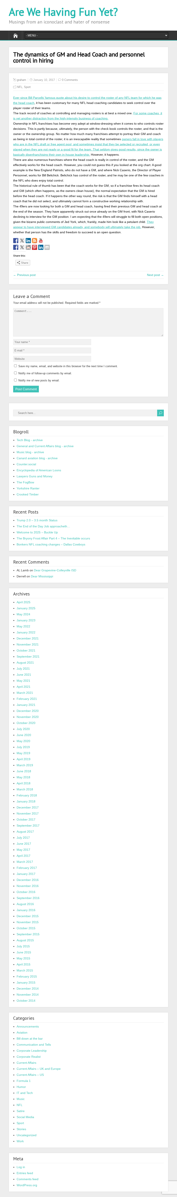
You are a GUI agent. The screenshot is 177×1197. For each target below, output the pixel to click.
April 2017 (23, 855)
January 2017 (26, 874)
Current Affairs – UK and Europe (39, 1068)
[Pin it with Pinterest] (34, 247)
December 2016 (28, 880)
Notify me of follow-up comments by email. (45, 373)
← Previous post (24, 275)
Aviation (22, 1032)
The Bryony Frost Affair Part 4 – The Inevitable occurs (53, 538)
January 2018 (26, 801)
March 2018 (25, 789)
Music (21, 1099)
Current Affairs (26, 1062)
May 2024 (23, 614)
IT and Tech (25, 1093)
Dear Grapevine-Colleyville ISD (55, 570)
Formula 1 (24, 1081)
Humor (21, 1087)
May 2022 (23, 626)
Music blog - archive (30, 452)
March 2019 (25, 765)
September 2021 (28, 656)
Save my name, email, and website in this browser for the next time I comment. (68, 366)
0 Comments (70, 79)
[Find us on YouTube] (40, 240)
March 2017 (25, 861)
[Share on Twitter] (22, 247)
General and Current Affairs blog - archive (45, 446)
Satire (21, 1111)
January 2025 (26, 608)
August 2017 (25, 831)
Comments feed (27, 1179)
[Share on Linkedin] (40, 247)
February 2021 (27, 698)
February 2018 (27, 795)
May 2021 (23, 680)
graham (21, 79)
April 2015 (23, 964)
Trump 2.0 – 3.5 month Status (37, 520)
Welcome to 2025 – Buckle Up (37, 532)
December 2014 (28, 988)
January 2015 (26, 982)
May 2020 (23, 741)
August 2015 (25, 940)
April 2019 (23, 759)
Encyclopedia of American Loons (39, 470)
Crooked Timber (28, 494)
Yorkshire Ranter (28, 488)
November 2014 (28, 994)
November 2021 (28, 644)
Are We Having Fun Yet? (63, 12)
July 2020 (23, 729)
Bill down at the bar (30, 1038)
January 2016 (26, 910)
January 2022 (26, 632)
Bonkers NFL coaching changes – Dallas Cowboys (51, 544)
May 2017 (23, 849)
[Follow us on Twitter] (22, 240)
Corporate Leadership (32, 1050)
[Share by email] (47, 247)
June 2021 (24, 674)
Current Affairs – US (30, 1074)
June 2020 (24, 735)
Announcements (28, 1026)
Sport (27, 87)
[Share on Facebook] (15, 247)
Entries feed (25, 1173)
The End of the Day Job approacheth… (43, 526)
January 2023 (26, 620)
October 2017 (26, 819)
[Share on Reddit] (28, 247)
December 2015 (28, 916)
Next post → (155, 275)
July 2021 (23, 668)
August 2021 (25, 662)
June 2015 (24, 952)
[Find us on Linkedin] (28, 240)
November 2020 (28, 717)
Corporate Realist (29, 1056)
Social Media (25, 1117)
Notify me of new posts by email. (39, 380)
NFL (19, 87)
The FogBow (25, 482)
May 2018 (23, 777)
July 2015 (23, 946)
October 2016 (26, 892)
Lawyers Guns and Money (34, 476)
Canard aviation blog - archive (37, 458)
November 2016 (28, 886)
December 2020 (28, 711)
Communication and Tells (34, 1044)
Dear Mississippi (42, 576)
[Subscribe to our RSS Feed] (34, 240)
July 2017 (23, 837)
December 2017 (28, 807)
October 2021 (26, 650)
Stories (21, 1129)
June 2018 (24, 771)
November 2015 (28, 922)
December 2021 (28, 638)
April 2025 (23, 602)
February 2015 (27, 976)
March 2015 (25, 970)
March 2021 (25, 692)
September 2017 (28, 825)
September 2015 (28, 934)
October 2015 (26, 928)
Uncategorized (26, 1135)
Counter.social (26, 464)
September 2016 (28, 898)
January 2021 (26, 705)
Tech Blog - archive (30, 440)
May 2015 (23, 958)
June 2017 (24, 843)
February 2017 (27, 868)
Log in (21, 1167)
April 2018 (23, 783)
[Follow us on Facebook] (15, 240)
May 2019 (23, 753)
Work (20, 1141)
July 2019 (23, 747)
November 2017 (28, 813)
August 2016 (25, 904)
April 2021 (23, 686)
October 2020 (26, 723)
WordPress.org (27, 1185)
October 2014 (26, 1000)
